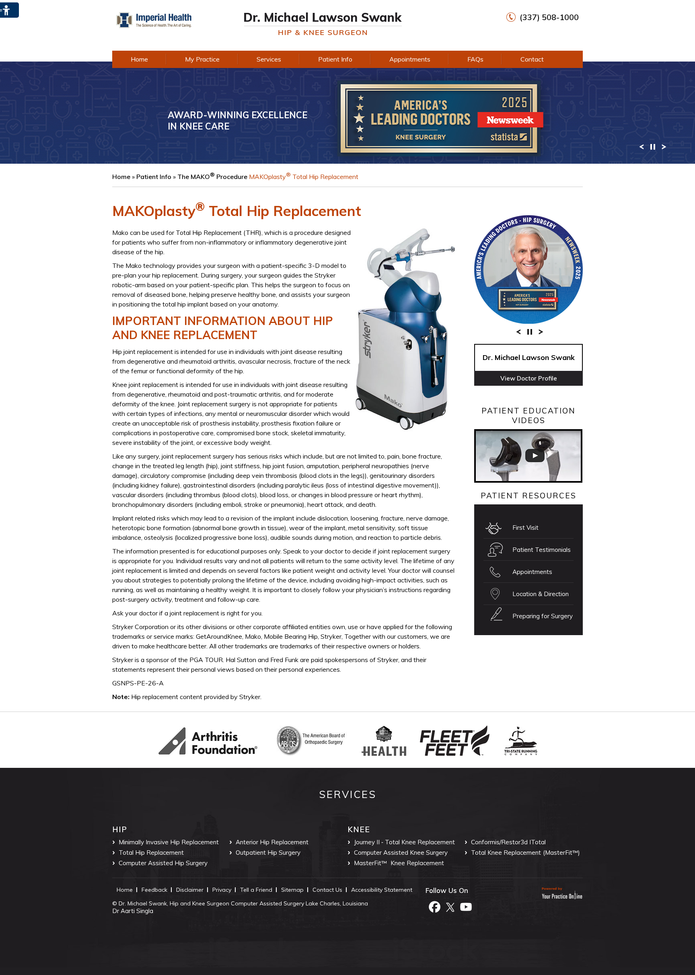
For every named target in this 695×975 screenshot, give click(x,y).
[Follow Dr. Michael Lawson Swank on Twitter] (450, 906)
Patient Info (335, 59)
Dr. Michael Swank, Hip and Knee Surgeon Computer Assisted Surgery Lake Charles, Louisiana (243, 903)
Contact (532, 59)
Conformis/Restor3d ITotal (508, 842)
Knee (359, 829)
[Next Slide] (664, 146)
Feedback (154, 889)
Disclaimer (190, 889)
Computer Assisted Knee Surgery (401, 852)
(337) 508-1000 (549, 17)
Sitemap (292, 889)
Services (269, 59)
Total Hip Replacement (151, 852)
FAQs (475, 59)
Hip (119, 829)
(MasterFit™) (561, 852)
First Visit (525, 527)
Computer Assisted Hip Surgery (163, 863)
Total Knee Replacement (506, 852)
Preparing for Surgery (542, 616)
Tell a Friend (256, 889)
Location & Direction (540, 594)
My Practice (202, 59)
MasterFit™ (370, 863)
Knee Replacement (417, 863)
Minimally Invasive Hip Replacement (169, 842)
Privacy (221, 889)
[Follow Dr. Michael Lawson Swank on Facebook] (434, 906)
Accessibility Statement (381, 889)
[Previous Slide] (641, 146)
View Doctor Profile (528, 378)
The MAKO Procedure (212, 177)
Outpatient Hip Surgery (268, 852)
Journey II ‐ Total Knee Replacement (404, 842)
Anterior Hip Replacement (272, 842)
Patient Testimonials (541, 549)
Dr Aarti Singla (132, 911)
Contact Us (327, 889)
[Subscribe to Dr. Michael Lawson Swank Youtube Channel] (466, 906)
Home (139, 59)
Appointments (409, 59)
